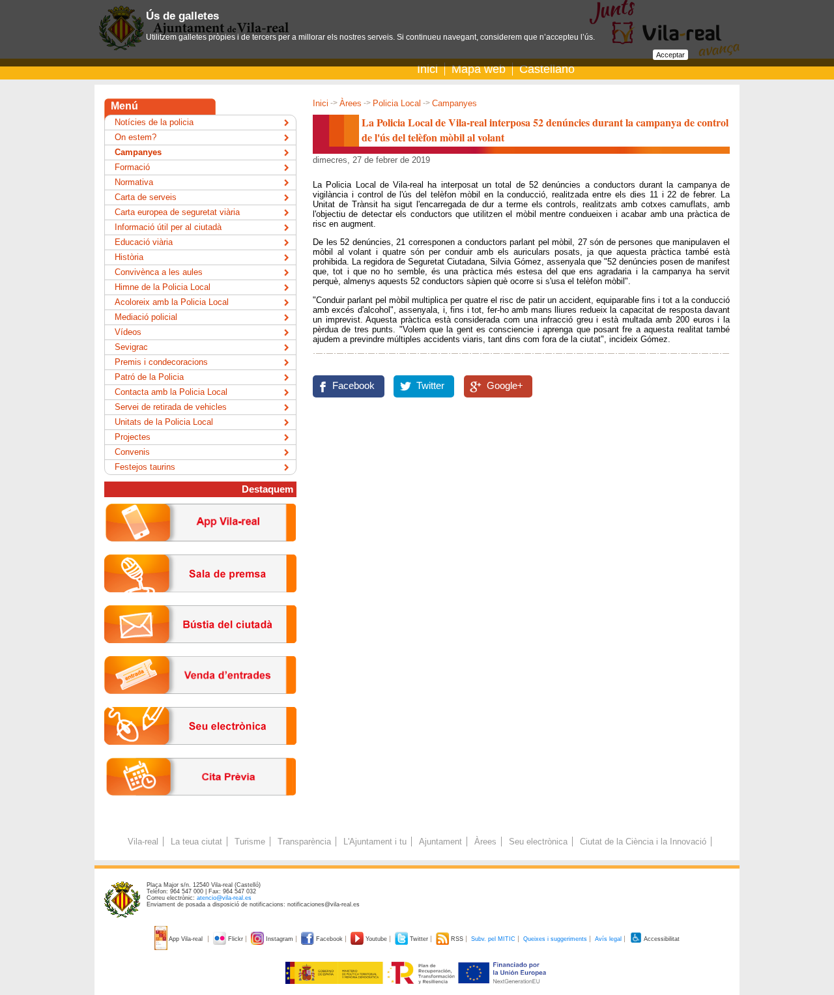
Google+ (505, 386)
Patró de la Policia (149, 377)
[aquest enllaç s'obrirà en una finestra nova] (200, 755)
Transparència (304, 841)
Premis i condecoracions (161, 362)
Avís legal (608, 939)
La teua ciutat (196, 841)
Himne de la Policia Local (162, 287)
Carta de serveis (146, 197)
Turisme (250, 841)
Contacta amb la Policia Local (171, 392)
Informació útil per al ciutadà (168, 227)
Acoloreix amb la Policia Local (172, 302)
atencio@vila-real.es (224, 898)
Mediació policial (146, 317)
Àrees (350, 103)
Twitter (430, 386)
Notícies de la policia (154, 122)
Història (129, 257)
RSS (457, 939)
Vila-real (143, 841)
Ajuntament (440, 841)
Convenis (132, 452)
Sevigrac (131, 347)
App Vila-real (186, 939)
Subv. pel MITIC (493, 939)
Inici (427, 69)
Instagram (279, 939)
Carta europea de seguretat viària (177, 212)
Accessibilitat (661, 939)
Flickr (235, 939)
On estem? (135, 137)
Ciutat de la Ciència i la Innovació (643, 841)
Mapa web (479, 69)
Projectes (133, 437)
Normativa (134, 182)
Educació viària (144, 242)
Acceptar (670, 55)
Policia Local (397, 103)
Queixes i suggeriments (555, 939)
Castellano (547, 69)
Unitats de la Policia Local (164, 422)
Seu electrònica (538, 841)
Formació (132, 167)
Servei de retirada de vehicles (171, 407)
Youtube (376, 939)
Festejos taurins (145, 467)
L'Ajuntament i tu (375, 841)
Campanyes (454, 103)
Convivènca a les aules (159, 272)
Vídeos (128, 332)
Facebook (353, 386)
